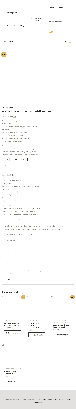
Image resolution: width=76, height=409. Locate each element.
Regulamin (36, 399)
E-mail (7, 262)
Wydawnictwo (12, 26)
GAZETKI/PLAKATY (8, 107)
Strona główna (12, 13)
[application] (25, 26)
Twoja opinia (10, 240)
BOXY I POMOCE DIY (55, 21)
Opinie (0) (10, 175)
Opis (3, 175)
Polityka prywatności (49, 399)
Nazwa (7, 253)
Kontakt (60, 7)
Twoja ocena (10, 234)
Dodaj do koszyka (19, 159)
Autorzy (51, 7)
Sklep (22, 26)
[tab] (3, 175)
